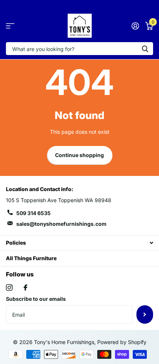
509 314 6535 (33, 213)
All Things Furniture (31, 258)
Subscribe (144, 314)
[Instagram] (9, 287)
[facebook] (25, 287)
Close (79, 243)
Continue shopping (79, 155)
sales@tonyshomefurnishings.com (61, 224)
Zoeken (145, 48)
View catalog (10, 26)
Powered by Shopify (121, 342)
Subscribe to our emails (36, 299)
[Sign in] (135, 26)
